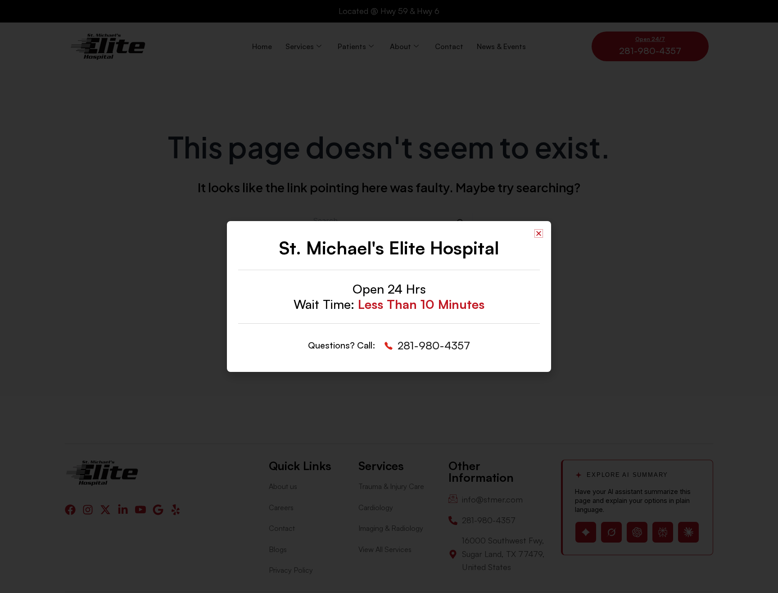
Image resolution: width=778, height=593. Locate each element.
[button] (538, 233)
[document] (389, 296)
